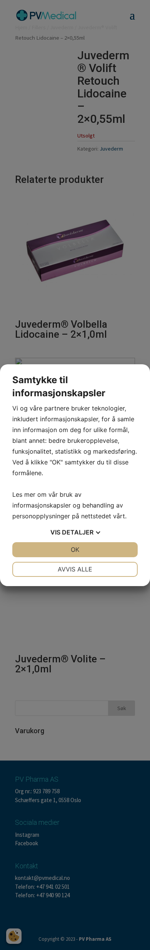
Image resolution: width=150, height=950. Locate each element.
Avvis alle (75, 569)
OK (75, 549)
